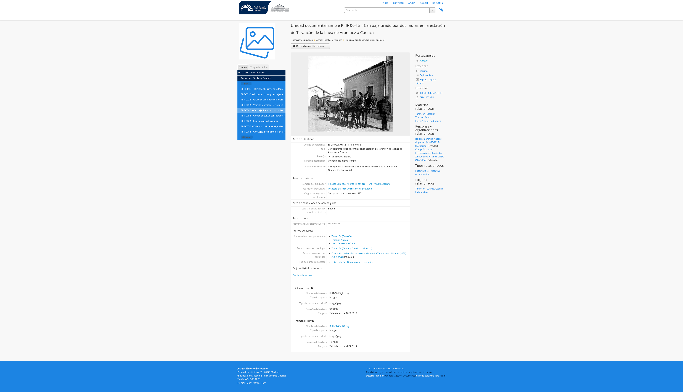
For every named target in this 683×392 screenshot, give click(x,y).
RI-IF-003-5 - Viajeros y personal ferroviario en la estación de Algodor (275, 105)
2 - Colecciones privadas (253, 72)
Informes (423, 70)
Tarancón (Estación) (342, 236)
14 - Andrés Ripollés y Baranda (256, 78)
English (424, 3)
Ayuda (411, 3)
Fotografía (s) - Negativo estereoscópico (352, 262)
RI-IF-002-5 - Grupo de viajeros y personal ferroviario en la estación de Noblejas (280, 99)
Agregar (424, 60)
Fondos (243, 67)
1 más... (246, 83)
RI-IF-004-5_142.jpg (339, 326)
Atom (443, 375)
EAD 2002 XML (426, 97)
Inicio (385, 3)
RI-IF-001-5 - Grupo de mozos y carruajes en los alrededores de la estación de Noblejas (284, 94)
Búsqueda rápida (259, 67)
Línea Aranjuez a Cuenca (344, 243)
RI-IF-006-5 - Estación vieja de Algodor (259, 121)
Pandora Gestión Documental (400, 375)
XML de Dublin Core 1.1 (431, 93)
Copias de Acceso (303, 275)
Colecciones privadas (302, 39)
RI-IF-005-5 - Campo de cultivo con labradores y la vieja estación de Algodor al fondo (282, 115)
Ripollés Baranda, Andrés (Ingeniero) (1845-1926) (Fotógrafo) (359, 183)
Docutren (437, 3)
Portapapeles (441, 9)
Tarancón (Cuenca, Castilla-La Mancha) (352, 248)
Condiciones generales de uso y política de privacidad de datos (399, 372)
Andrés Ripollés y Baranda (329, 39)
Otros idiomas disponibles (310, 46)
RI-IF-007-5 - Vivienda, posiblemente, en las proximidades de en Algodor (276, 126)
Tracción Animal (340, 240)
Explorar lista (426, 75)
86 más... (246, 137)
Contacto (398, 3)
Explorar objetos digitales (426, 81)
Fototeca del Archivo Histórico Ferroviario (350, 188)
